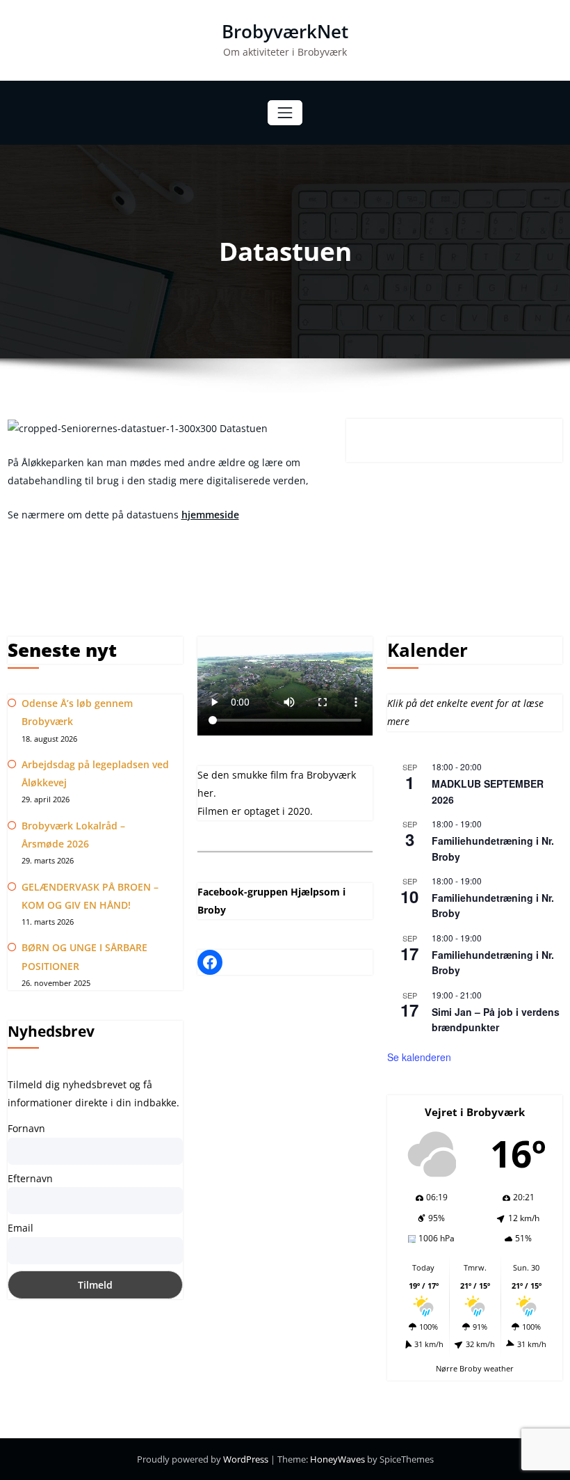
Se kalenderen (419, 1057)
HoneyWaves (337, 1459)
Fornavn (26, 1128)
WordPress (246, 1459)
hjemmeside (210, 514)
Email (20, 1227)
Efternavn (30, 1178)
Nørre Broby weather (475, 1368)
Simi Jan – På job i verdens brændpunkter (496, 1020)
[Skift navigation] (285, 112)
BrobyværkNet (285, 31)
